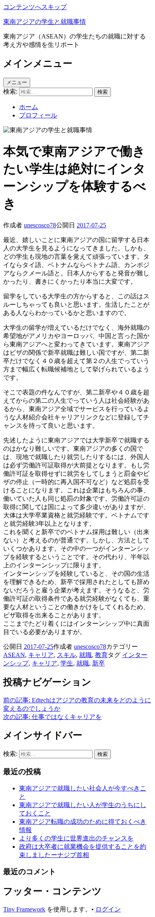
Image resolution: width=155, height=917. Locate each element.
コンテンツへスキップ (35, 7)
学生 (66, 663)
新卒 (98, 663)
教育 (101, 655)
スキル (66, 655)
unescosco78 (40, 225)
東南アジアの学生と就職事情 (44, 21)
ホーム (28, 107)
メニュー (16, 82)
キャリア (41, 655)
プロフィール (38, 115)
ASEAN (14, 655)
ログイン (108, 909)
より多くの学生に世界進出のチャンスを (76, 838)
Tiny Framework (24, 909)
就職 (85, 655)
